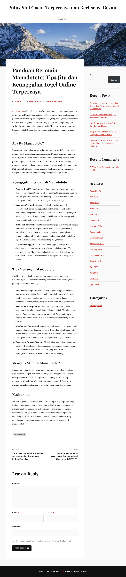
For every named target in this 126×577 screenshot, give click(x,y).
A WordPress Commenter (101, 167)
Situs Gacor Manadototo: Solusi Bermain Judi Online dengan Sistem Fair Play (27, 456)
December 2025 (96, 238)
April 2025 (94, 284)
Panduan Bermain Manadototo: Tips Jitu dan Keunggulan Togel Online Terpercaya (44, 80)
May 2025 (94, 278)
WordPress (56, 571)
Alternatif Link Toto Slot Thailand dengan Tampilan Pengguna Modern (104, 143)
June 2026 (94, 202)
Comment (17, 483)
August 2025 (95, 261)
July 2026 (94, 196)
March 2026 (95, 220)
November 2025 (97, 243)
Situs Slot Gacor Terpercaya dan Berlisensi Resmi (63, 7)
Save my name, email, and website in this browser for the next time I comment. (43, 541)
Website (16, 526)
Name (15, 513)
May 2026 (94, 208)
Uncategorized (55, 101)
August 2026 (95, 191)
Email (50, 513)
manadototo (17, 111)
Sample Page (63, 19)
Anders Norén (80, 571)
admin (18, 101)
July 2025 (94, 267)
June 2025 (94, 273)
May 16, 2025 (35, 101)
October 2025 (96, 249)
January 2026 (95, 232)
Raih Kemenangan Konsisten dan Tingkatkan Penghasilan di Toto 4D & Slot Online (104, 106)
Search (93, 75)
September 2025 (97, 255)
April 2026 (94, 214)
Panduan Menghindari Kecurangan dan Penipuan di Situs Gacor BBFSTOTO (64, 456)
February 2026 (96, 226)
